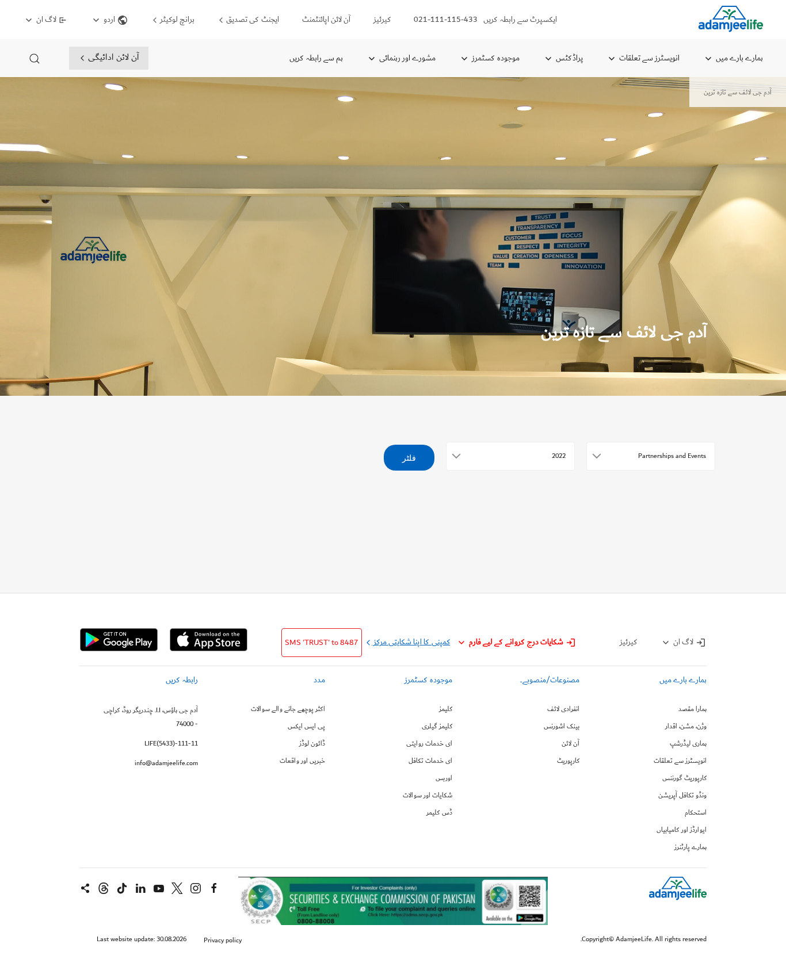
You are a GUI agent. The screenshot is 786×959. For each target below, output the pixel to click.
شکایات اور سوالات (427, 795)
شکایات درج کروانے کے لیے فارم (516, 642)
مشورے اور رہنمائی (406, 58)
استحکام (696, 813)
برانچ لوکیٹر (176, 19)
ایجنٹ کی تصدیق (251, 19)
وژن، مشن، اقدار (686, 726)
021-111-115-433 (446, 19)
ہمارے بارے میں (738, 58)
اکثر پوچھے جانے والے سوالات (288, 709)
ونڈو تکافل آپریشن (682, 795)
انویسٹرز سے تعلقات (648, 58)
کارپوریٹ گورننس (684, 778)
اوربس (444, 778)
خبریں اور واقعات (302, 761)
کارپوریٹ (568, 761)
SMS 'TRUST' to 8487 (321, 642)
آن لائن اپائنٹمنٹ (326, 19)
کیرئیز (382, 19)
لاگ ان (46, 19)
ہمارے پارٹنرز (690, 847)
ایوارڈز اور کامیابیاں (682, 830)
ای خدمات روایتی (429, 744)
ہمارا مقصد (692, 709)
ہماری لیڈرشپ (688, 744)
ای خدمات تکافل (430, 761)
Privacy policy (223, 940)
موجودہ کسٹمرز (495, 58)
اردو (109, 19)
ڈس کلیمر (439, 813)
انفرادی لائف (563, 709)
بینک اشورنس (561, 726)
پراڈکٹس (568, 58)
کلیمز (445, 709)
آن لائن (570, 744)
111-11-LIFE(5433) (171, 744)
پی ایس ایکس (306, 726)
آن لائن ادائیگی (112, 57)
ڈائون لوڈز (312, 744)
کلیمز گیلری (437, 726)
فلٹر (409, 458)
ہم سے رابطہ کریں (316, 58)
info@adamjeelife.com (166, 763)
